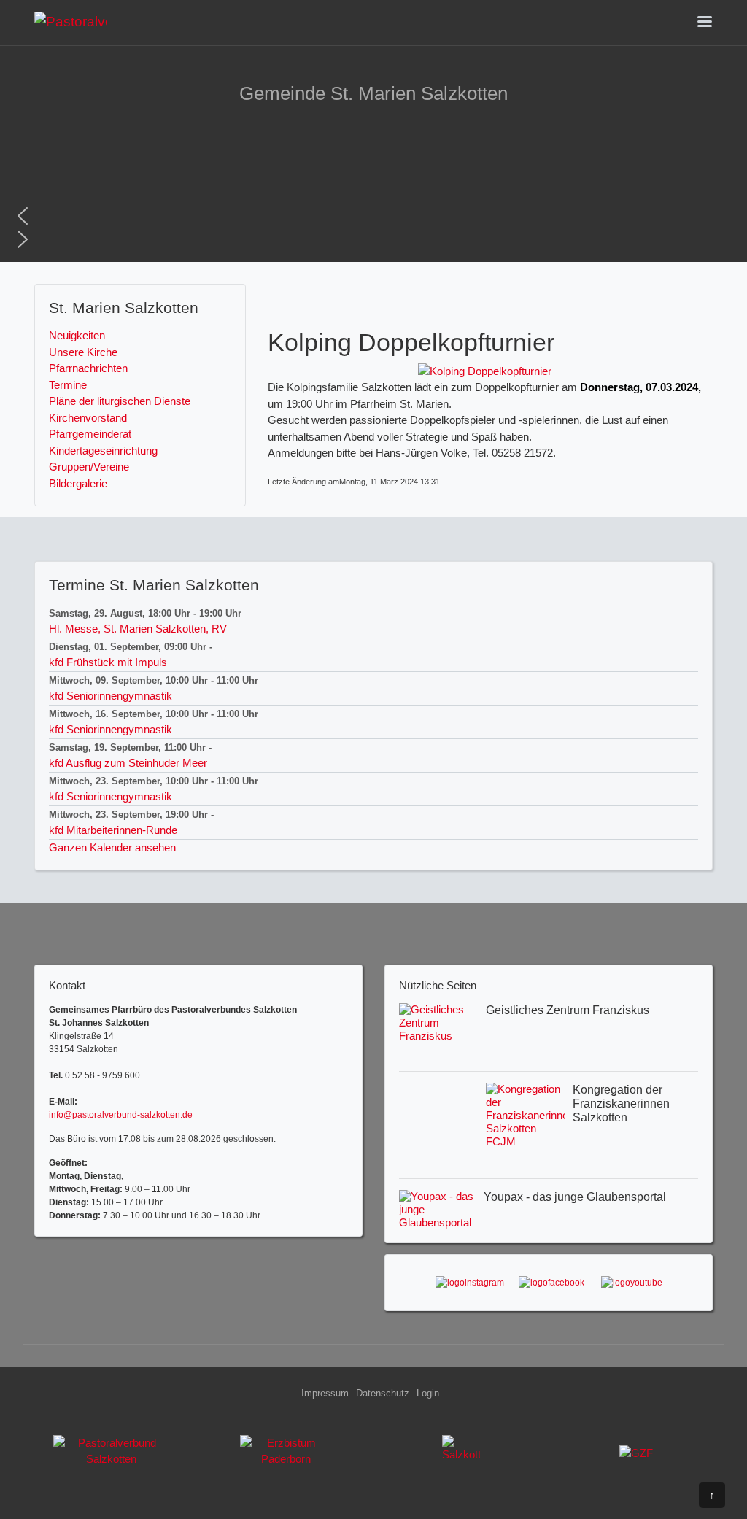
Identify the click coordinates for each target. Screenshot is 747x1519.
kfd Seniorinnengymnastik (110, 695)
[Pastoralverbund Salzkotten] (70, 20)
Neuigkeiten (77, 335)
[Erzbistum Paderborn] (286, 1457)
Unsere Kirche (83, 352)
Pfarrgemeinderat (90, 434)
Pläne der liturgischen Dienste (119, 401)
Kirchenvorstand (88, 417)
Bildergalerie (78, 483)
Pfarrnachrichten (88, 368)
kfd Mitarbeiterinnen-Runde (113, 830)
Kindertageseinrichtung (103, 450)
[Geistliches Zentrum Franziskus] (636, 1457)
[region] (373, 184)
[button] (373, 216)
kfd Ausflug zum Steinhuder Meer (128, 763)
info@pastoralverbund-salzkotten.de (121, 1115)
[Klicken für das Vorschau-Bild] (484, 370)
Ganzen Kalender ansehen (112, 847)
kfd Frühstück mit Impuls (108, 662)
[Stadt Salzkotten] (461, 1457)
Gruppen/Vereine (89, 466)
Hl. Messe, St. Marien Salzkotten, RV (138, 628)
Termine (68, 385)
